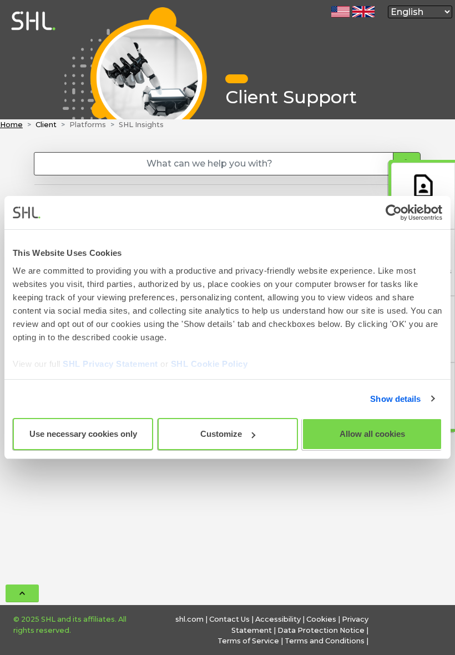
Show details (395, 399)
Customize (221, 434)
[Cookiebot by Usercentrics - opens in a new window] (393, 212)
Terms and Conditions (325, 641)
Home (11, 124)
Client (46, 124)
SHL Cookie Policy (209, 364)
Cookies (321, 619)
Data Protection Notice (321, 630)
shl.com (189, 619)
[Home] (31, 114)
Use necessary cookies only (83, 434)
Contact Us (229, 619)
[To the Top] (22, 593)
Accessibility (278, 619)
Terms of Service (248, 641)
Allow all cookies (372, 434)
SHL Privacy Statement (110, 364)
